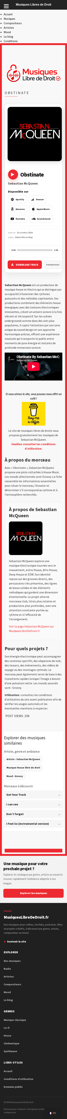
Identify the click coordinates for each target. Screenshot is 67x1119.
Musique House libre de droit (23, 767)
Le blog (8, 36)
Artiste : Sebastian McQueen (23, 759)
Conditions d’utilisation (18, 1079)
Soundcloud (43, 218)
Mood (7, 32)
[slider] (35, 250)
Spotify (20, 199)
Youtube (20, 218)
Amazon (20, 209)
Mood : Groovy (15, 776)
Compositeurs (13, 23)
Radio (7, 968)
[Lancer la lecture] (13, 174)
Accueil (8, 14)
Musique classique (15, 1020)
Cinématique (11, 1043)
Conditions (11, 41)
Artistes (9, 27)
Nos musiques (12, 961)
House (7, 1035)
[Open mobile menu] (6, 6)
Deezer (40, 199)
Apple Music (43, 209)
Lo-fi (6, 1027)
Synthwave (10, 1051)
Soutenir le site (16, 941)
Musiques (9, 18)
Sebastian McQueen (23, 183)
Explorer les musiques (33, 893)
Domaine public (13, 1086)
